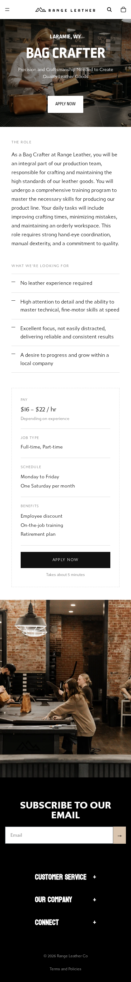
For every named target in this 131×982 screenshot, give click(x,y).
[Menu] (7, 9)
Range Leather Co (72, 956)
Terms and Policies (65, 969)
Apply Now (65, 104)
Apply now (65, 560)
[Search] (109, 9)
